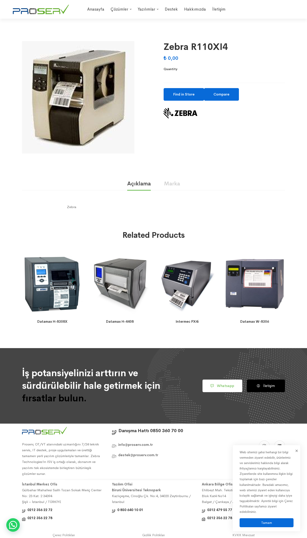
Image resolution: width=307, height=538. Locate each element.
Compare (221, 94)
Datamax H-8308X (52, 321)
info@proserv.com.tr (135, 444)
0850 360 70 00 (166, 431)
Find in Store (184, 94)
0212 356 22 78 (39, 518)
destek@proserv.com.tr (138, 455)
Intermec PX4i (187, 321)
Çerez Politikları (64, 535)
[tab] (139, 184)
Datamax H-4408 (120, 321)
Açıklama (139, 183)
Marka (172, 183)
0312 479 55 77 (219, 510)
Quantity (170, 69)
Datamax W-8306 (254, 321)
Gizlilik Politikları (153, 535)
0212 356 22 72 (39, 510)
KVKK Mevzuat (243, 535)
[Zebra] (180, 113)
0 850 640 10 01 (130, 510)
